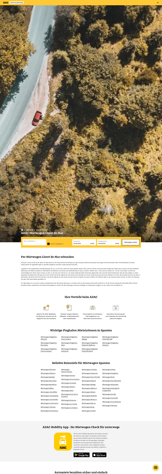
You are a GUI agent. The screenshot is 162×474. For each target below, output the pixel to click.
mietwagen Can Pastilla (49, 399)
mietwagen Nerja (88, 407)
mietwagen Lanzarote (90, 373)
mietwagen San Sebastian (111, 381)
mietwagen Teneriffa (110, 398)
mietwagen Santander (110, 384)
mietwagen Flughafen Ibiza (69, 344)
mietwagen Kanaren (68, 400)
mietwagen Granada (68, 383)
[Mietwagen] (22, 230)
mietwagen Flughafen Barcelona (49, 344)
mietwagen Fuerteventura (66, 371)
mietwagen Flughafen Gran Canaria (69, 338)
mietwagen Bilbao (47, 388)
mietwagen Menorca (89, 399)
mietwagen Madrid (89, 381)
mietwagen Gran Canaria (70, 379)
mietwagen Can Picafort (49, 403)
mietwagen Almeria (48, 373)
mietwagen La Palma (89, 369)
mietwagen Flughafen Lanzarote (69, 350)
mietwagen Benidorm (49, 384)
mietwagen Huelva (68, 387)
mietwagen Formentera (49, 411)
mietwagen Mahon (88, 392)
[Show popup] (45, 243)
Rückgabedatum (102, 241)
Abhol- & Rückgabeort (29, 241)
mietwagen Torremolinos (111, 402)
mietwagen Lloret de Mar (91, 377)
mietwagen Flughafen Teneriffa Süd (110, 338)
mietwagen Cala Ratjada (49, 396)
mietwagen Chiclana (48, 407)
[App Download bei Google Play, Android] (82, 454)
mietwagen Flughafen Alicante (49, 338)
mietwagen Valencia (109, 405)
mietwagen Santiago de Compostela (110, 389)
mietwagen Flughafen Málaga (90, 338)
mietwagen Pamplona (110, 373)
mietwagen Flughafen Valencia (110, 344)
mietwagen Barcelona (49, 381)
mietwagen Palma (108, 369)
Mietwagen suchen (130, 242)
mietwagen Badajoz (48, 377)
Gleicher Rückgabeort (56, 244)
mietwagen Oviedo (89, 411)
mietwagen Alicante (48, 369)
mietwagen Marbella (89, 396)
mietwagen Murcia (89, 403)
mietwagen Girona (68, 375)
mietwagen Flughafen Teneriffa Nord (90, 350)
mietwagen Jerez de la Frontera (69, 395)
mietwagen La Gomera (69, 408)
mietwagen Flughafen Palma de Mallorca (90, 344)
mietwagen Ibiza (67, 390)
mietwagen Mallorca (89, 388)
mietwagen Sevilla (109, 394)
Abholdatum (76, 241)
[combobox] (34, 243)
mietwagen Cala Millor (49, 392)
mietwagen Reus (108, 377)
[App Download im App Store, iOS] (100, 454)
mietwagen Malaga (89, 384)
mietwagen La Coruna (69, 404)
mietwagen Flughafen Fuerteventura (49, 350)
